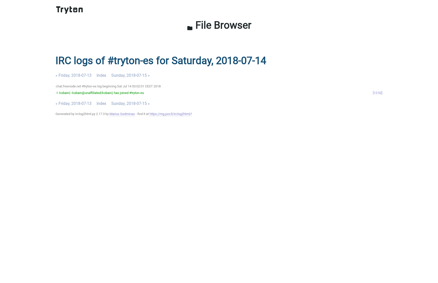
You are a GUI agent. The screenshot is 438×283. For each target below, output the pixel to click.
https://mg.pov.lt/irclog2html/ (170, 114)
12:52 (377, 93)
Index (101, 75)
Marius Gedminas (122, 114)
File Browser (219, 25)
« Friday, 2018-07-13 (74, 75)
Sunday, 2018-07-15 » (130, 75)
